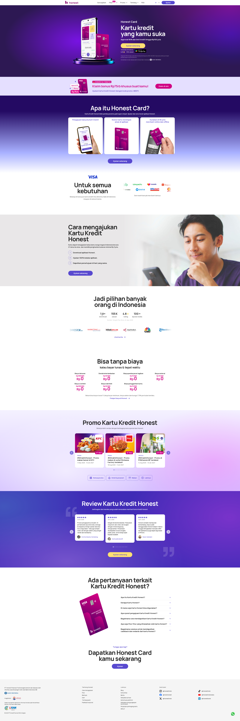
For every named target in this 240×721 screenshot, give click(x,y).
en (159, 2)
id (155, 2)
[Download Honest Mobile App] (140, 51)
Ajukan (168, 3)
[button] (113, 2)
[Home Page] (76, 2)
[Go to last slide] (72, 453)
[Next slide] (168, 453)
